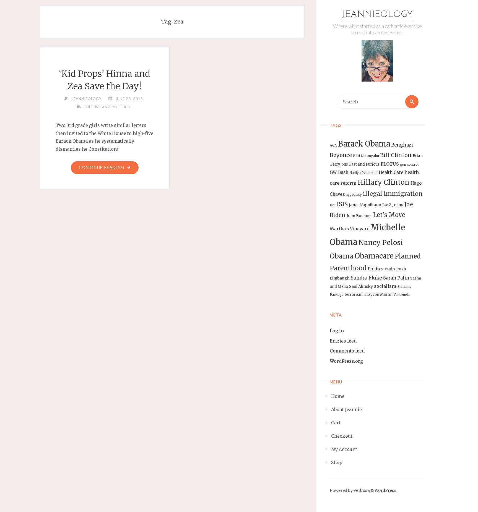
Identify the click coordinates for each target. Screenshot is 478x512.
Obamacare (374, 255)
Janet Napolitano (365, 204)
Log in (337, 330)
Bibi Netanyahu (366, 156)
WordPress (385, 490)
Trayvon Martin (378, 294)
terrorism (354, 294)
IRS (333, 205)
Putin (390, 269)
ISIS (342, 204)
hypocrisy (354, 195)
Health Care (391, 172)
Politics (375, 268)
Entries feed (343, 341)
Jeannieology (377, 14)
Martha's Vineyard (350, 228)
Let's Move (389, 215)
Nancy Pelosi (380, 242)
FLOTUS (390, 164)
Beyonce (341, 155)
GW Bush (339, 172)
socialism (385, 286)
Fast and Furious (364, 164)
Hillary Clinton (383, 182)
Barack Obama (364, 143)
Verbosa (361, 490)
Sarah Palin (396, 278)
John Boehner (359, 215)
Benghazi (402, 145)
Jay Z (386, 205)
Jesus (397, 204)
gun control (409, 164)
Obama (342, 256)
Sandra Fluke (366, 278)
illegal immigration (393, 193)
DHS (344, 164)
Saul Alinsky (361, 286)
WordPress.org (346, 361)
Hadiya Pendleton (363, 173)
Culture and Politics (107, 107)
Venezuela (402, 295)
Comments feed (347, 351)
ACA (333, 145)
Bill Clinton (396, 155)
